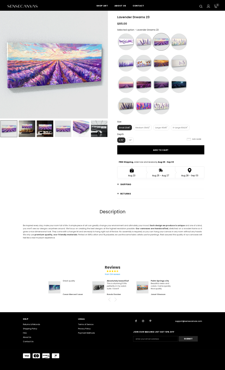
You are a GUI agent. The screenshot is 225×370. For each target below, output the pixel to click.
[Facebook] (136, 321)
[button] (110, 299)
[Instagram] (143, 321)
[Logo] (25, 6)
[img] (112, 271)
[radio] (126, 42)
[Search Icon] (200, 6)
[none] (8, 128)
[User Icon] (208, 6)
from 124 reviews (112, 274)
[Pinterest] (150, 321)
